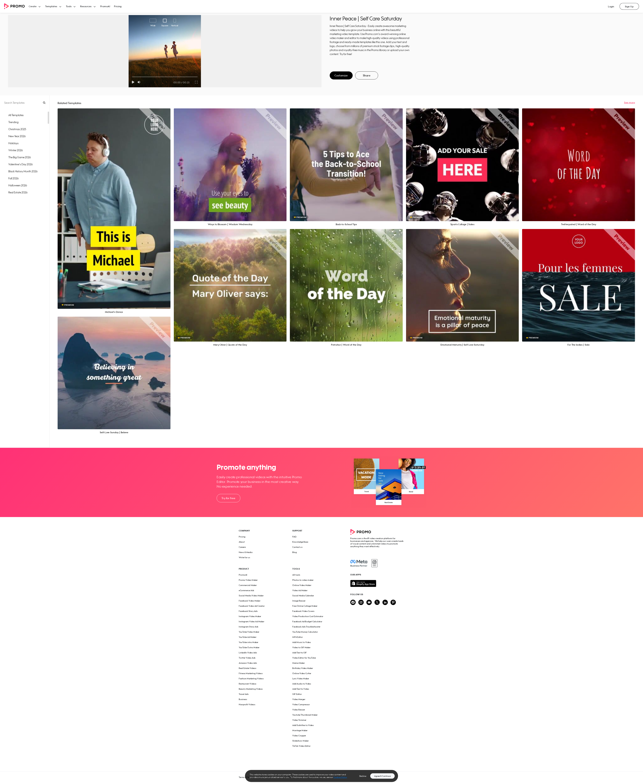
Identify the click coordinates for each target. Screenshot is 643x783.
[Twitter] (377, 603)
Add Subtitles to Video (303, 725)
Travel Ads (243, 694)
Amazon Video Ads (248, 663)
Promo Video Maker (248, 580)
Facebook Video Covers (303, 611)
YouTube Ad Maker (247, 637)
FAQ (294, 536)
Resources (86, 6)
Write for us (244, 557)
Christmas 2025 (17, 129)
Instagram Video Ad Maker (251, 621)
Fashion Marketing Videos (251, 678)
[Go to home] (16, 6)
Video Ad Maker (299, 590)
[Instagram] (374, 563)
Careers (242, 547)
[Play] (133, 82)
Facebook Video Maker (249, 601)
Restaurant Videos (247, 683)
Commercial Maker (248, 585)
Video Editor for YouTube (304, 658)
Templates (51, 6)
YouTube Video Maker (249, 632)
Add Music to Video (301, 642)
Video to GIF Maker (301, 647)
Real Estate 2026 (17, 192)
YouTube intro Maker (248, 642)
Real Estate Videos (247, 668)
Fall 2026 (13, 178)
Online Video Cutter (301, 673)
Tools (69, 6)
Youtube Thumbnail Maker (305, 715)
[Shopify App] (377, 583)
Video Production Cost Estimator (307, 616)
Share (367, 75)
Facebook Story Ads (248, 611)
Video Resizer (298, 709)
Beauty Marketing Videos (251, 689)
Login (611, 6)
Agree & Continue (382, 776)
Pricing (118, 6)
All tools (296, 575)
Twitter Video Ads (247, 658)
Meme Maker (298, 663)
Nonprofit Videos (247, 704)
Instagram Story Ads (248, 626)
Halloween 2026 (17, 185)
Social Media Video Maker (251, 595)
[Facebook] (358, 563)
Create (33, 6)
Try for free (228, 498)
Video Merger (298, 699)
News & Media (245, 552)
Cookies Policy (340, 777)
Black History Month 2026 (23, 171)
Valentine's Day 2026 (20, 164)
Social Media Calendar (303, 595)
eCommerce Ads (246, 590)
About (242, 542)
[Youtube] (369, 603)
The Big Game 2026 (19, 157)
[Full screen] (196, 82)
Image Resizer (299, 601)
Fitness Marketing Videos (251, 673)
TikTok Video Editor (301, 746)
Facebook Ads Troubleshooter (306, 626)
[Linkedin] (385, 603)
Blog (294, 552)
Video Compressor (301, 704)
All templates (16, 115)
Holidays (13, 143)
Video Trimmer (299, 720)
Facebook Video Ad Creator (252, 606)
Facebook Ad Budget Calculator (307, 621)
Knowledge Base (300, 542)
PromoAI (105, 6)
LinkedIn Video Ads (248, 652)
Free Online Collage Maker (304, 606)
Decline (362, 776)
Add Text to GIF (299, 652)
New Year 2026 (17, 136)
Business (243, 699)
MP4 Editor (297, 637)
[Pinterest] (393, 603)
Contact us (297, 547)
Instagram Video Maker (250, 616)
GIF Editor (297, 694)
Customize (341, 75)
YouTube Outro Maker (249, 647)
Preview (114, 204)
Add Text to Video (300, 689)
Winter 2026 (15, 150)
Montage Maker (300, 730)
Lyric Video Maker (300, 678)
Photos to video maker (303, 580)
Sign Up (629, 6)
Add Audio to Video (301, 683)
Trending (13, 122)
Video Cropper (299, 735)
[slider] (132, 77)
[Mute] (140, 82)
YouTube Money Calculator (305, 632)
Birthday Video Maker (302, 668)
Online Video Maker (301, 585)
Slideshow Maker (300, 741)
